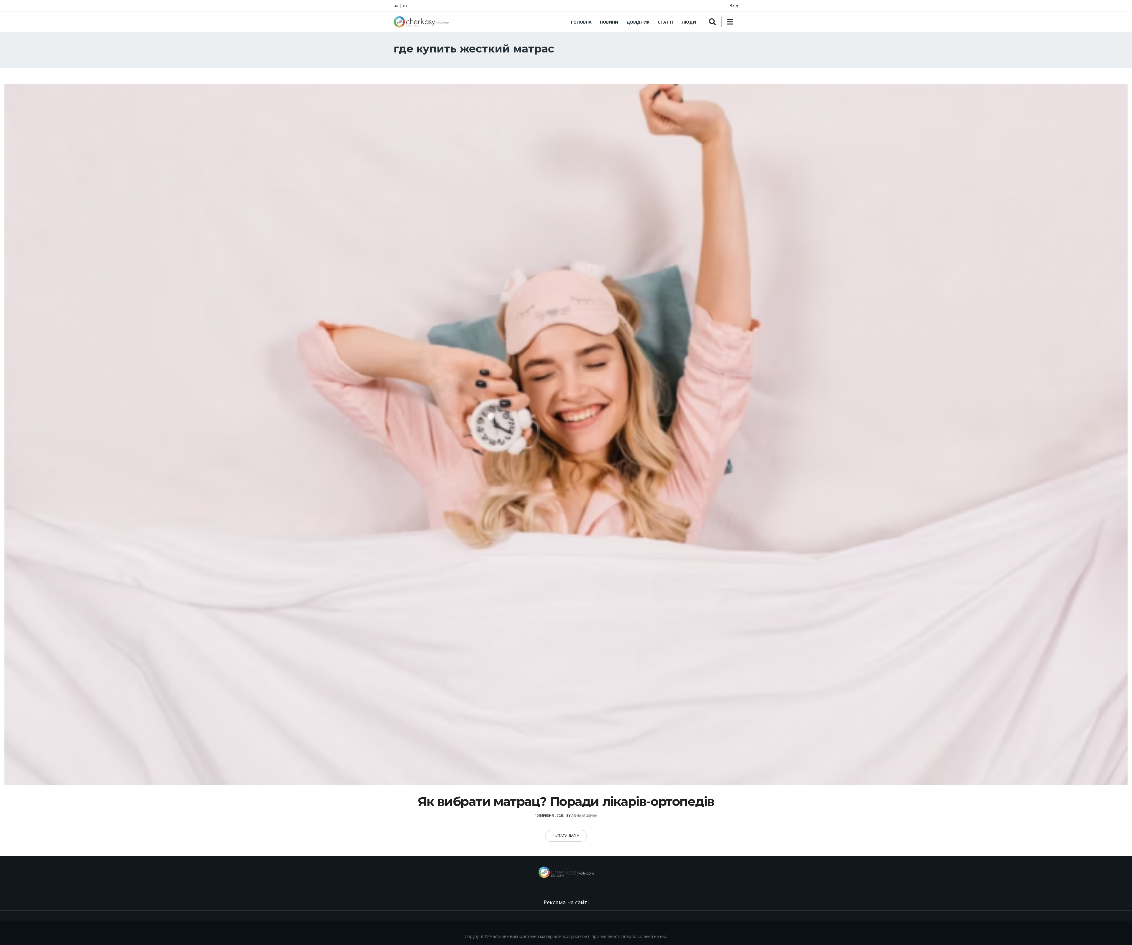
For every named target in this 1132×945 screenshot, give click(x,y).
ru (405, 5)
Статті (665, 22)
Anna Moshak (584, 815)
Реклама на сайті (566, 902)
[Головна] (421, 22)
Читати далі (565, 836)
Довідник (637, 22)
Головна (581, 22)
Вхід (733, 5)
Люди (689, 22)
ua (396, 5)
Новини (609, 22)
